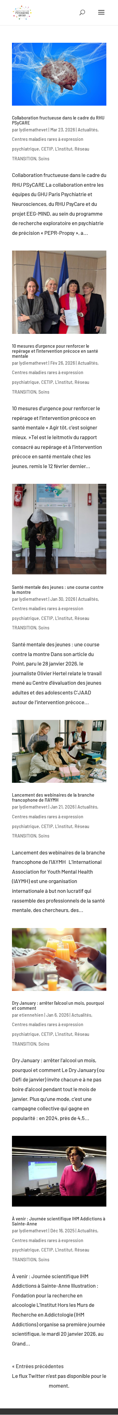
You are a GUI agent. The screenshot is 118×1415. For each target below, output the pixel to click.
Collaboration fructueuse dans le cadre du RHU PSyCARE (58, 119)
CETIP (47, 149)
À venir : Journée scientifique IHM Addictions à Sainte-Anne (58, 1220)
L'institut (63, 149)
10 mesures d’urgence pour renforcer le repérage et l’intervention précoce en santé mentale (55, 351)
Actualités (88, 129)
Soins (43, 158)
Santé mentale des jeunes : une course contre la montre (58, 589)
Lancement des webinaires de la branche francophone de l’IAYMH (53, 797)
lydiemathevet (33, 129)
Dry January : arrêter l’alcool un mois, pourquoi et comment (58, 1005)
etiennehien (31, 1015)
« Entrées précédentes (38, 1366)
